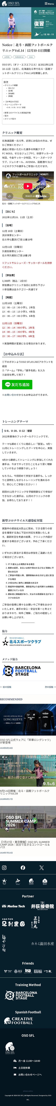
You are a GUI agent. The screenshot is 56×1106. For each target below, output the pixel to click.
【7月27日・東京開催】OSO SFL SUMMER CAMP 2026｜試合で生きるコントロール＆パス (25, 844)
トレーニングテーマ (13, 104)
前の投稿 (5, 686)
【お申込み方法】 (12, 101)
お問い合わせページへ (30, 1074)
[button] (49, 3)
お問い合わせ (11, 394)
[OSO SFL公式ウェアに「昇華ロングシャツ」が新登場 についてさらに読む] (28, 720)
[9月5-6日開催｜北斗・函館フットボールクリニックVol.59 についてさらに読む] (28, 771)
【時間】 (10, 96)
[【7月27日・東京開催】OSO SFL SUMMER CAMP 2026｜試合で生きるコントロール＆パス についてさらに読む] (28, 822)
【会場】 (10, 91)
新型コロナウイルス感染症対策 (18, 112)
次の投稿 (50, 686)
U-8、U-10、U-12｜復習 (16, 107)
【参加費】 (11, 93)
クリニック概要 (11, 85)
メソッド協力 (10, 118)
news (31, 57)
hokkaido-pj (19, 57)
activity (7, 57)
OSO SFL (20, 1095)
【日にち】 (11, 88)
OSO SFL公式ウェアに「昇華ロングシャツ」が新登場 (25, 741)
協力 (6, 115)
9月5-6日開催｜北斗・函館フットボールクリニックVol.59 (24, 792)
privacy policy (28, 1091)
